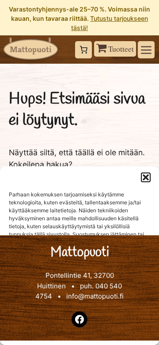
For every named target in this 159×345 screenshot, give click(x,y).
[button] (145, 177)
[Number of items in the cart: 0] (83, 49)
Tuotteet (120, 48)
